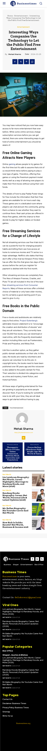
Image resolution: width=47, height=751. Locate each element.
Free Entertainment (16, 408)
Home (10, 16)
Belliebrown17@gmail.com (28, 597)
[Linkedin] (23, 438)
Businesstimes (10, 576)
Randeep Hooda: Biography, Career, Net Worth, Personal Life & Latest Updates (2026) (15, 496)
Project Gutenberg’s (28, 320)
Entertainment (21, 16)
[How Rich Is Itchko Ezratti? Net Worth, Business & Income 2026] (38, 523)
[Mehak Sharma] (23, 419)
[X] (20, 61)
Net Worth (7, 474)
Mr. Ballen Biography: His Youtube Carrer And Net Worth (15, 510)
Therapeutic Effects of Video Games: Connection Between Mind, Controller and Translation (12, 453)
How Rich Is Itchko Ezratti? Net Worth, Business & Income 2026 (15, 524)
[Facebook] (14, 61)
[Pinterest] (26, 61)
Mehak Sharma (14, 54)
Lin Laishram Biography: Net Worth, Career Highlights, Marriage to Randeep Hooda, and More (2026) (16, 482)
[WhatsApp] (32, 61)
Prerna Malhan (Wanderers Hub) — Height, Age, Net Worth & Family (34, 450)
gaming (12, 164)
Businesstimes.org (23, 723)
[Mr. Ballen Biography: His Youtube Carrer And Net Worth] (38, 509)
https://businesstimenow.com (23, 432)
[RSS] (42, 559)
